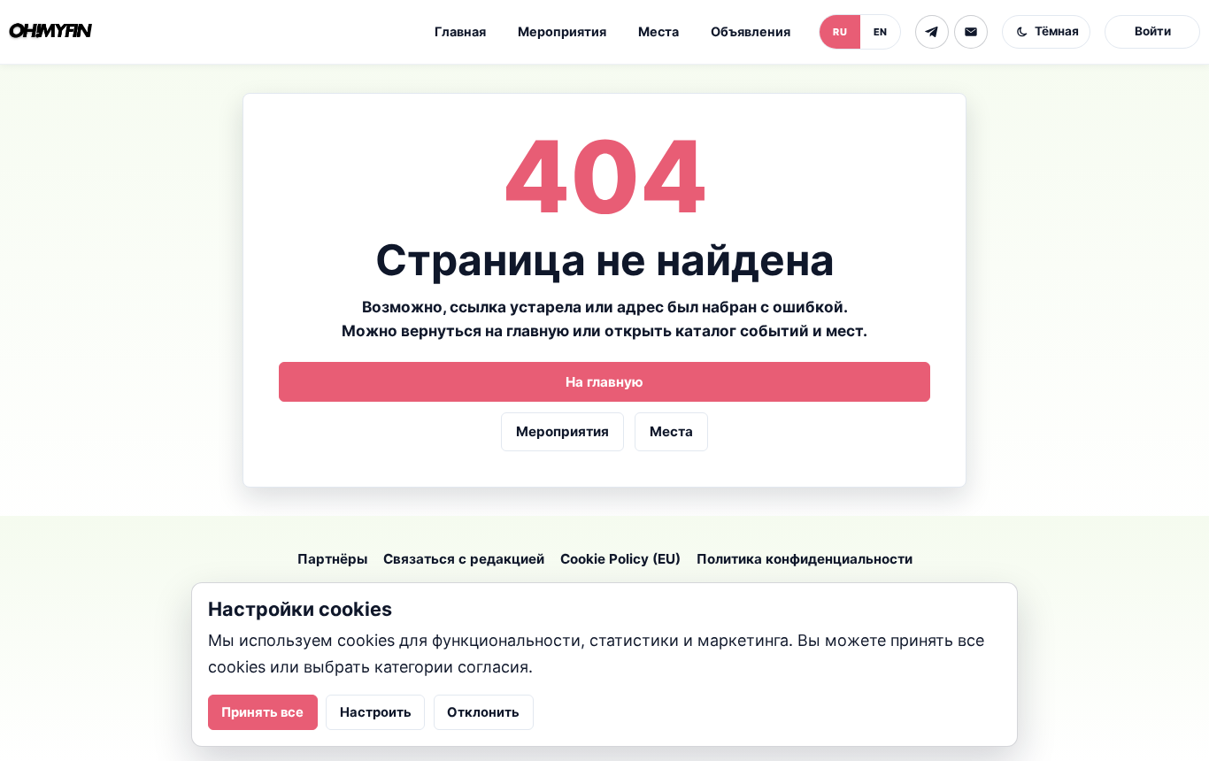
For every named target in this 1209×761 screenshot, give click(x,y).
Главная (460, 31)
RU (840, 32)
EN (881, 32)
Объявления (750, 31)
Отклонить (483, 712)
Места (658, 31)
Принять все (262, 712)
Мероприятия (562, 31)
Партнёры (332, 558)
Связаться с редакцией (463, 558)
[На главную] (50, 32)
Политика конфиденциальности (805, 558)
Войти (1153, 31)
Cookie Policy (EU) (620, 558)
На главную (604, 381)
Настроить (376, 712)
